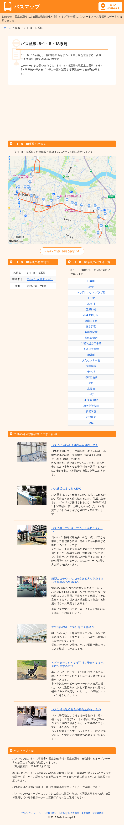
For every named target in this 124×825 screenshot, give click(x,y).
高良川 (91, 303)
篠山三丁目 (91, 320)
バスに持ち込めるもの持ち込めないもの (76, 709)
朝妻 (91, 286)
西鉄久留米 (91, 337)
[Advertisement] (62, 111)
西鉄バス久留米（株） (40, 279)
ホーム (8, 27)
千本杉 (91, 371)
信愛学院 (91, 411)
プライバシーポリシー (32, 813)
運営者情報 (98, 813)
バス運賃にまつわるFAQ (66, 488)
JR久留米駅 (91, 400)
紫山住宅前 (91, 332)
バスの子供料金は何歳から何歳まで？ (74, 445)
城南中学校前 (91, 405)
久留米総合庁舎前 (91, 343)
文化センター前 (91, 360)
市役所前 (91, 417)
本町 (91, 394)
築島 (91, 422)
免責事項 (85, 813)
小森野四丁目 (91, 315)
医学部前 (91, 326)
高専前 (91, 388)
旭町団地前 (91, 377)
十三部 (91, 298)
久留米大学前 (91, 349)
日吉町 (91, 281)
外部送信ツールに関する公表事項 (62, 813)
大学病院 (91, 366)
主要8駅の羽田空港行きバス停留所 (72, 627)
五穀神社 (91, 309)
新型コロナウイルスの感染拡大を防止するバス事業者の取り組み (77, 580)
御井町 (91, 354)
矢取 (91, 383)
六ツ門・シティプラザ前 (91, 292)
